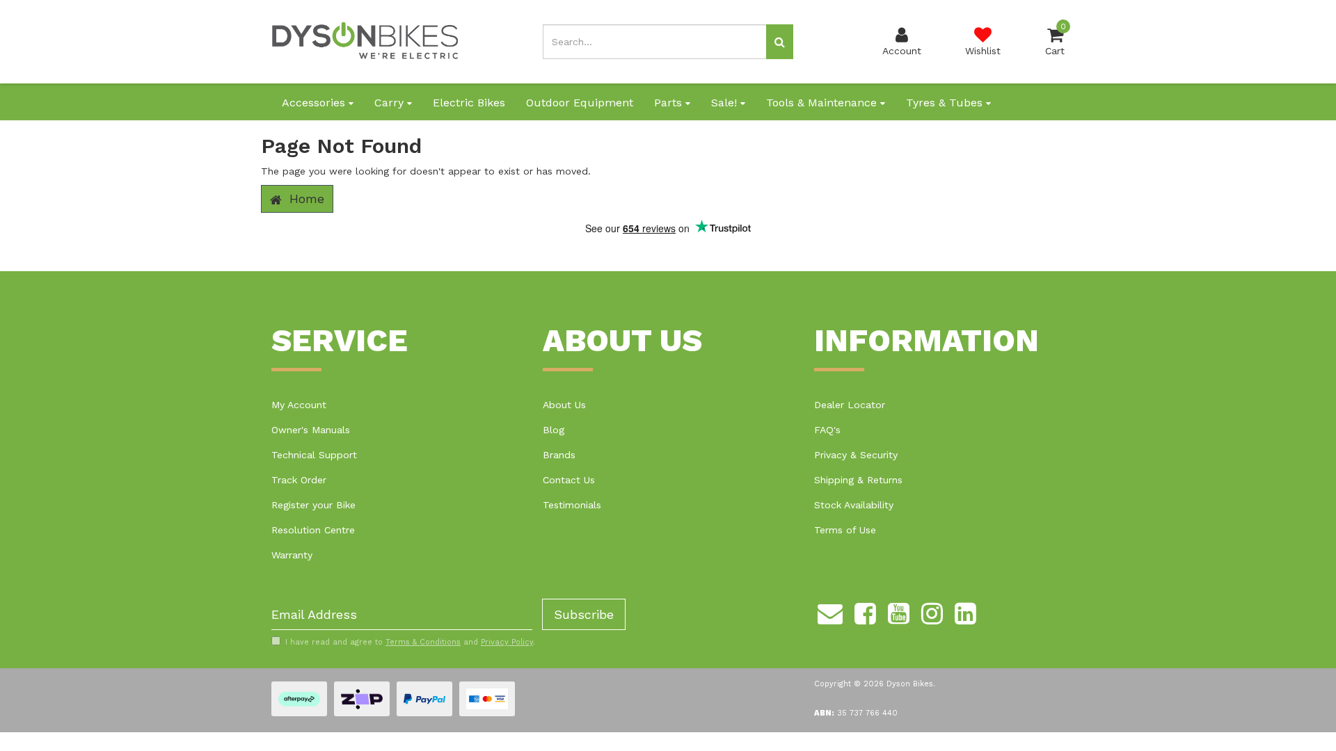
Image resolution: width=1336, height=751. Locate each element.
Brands (559, 454)
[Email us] (830, 611)
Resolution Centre (313, 529)
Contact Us (569, 479)
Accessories (315, 102)
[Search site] (779, 41)
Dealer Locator (849, 404)
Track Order (298, 479)
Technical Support (314, 454)
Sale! (725, 102)
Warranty (291, 554)
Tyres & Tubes (946, 102)
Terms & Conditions (423, 642)
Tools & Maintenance (823, 102)
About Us (564, 404)
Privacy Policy (507, 642)
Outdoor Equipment (579, 102)
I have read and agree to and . (410, 642)
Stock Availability (853, 504)
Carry (390, 102)
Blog (553, 429)
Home (304, 198)
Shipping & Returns (858, 479)
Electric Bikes (469, 102)
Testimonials (572, 504)
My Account (298, 404)
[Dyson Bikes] (365, 41)
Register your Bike (313, 504)
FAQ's (827, 429)
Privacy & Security (856, 454)
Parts (669, 102)
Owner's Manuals (310, 429)
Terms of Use (845, 529)
